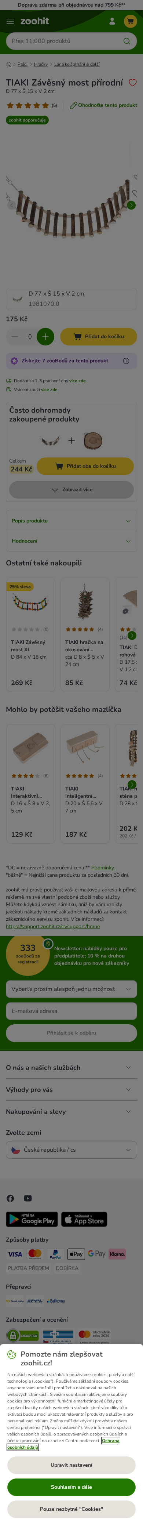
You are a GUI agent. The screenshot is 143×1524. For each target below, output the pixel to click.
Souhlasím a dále (71, 1487)
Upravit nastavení (71, 1465)
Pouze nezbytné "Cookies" (71, 1509)
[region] (71, 1434)
